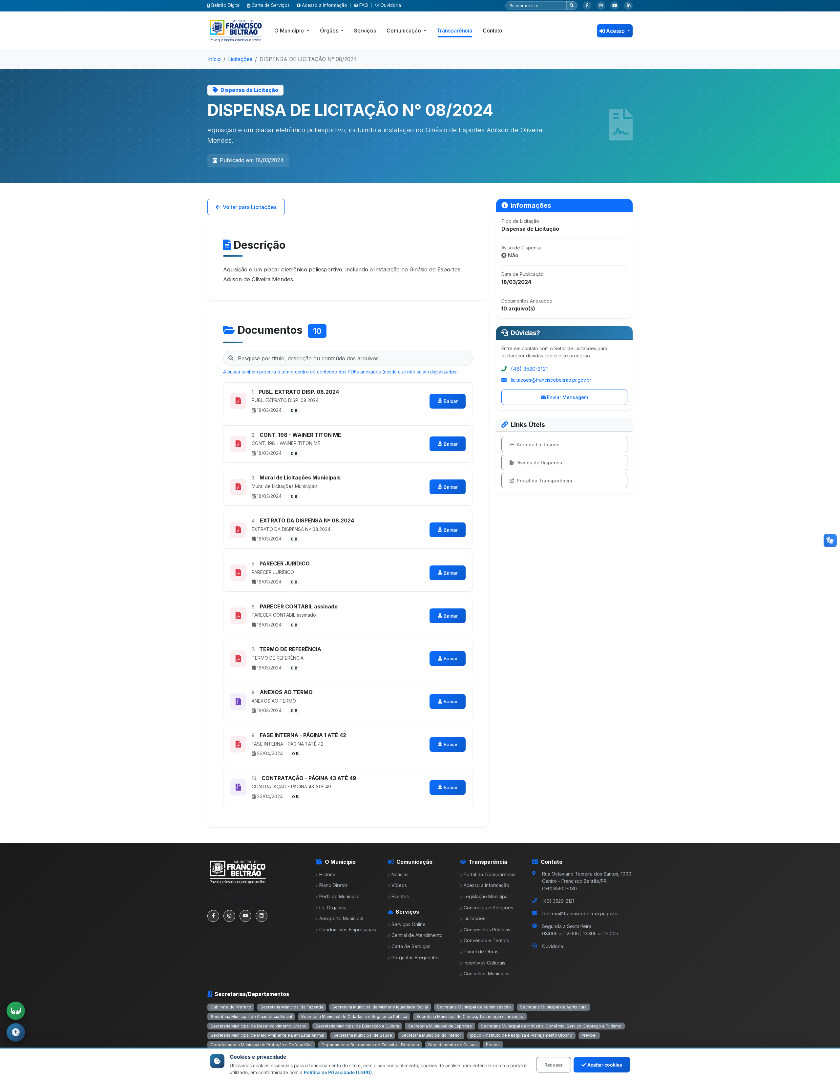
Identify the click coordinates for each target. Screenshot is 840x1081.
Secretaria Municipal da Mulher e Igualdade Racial (380, 1007)
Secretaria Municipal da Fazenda (292, 1007)
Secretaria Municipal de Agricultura (553, 1007)
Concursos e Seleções (488, 907)
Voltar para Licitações (250, 207)
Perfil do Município (339, 896)
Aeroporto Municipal (341, 918)
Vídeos (399, 885)
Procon (493, 1044)
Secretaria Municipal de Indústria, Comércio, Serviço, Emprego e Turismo (551, 1026)
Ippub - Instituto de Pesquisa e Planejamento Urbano (521, 1035)
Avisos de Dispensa (539, 462)
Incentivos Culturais (484, 962)
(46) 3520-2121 (529, 369)
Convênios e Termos (486, 940)
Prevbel (589, 1035)
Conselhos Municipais (487, 973)
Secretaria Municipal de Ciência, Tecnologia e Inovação (469, 1016)
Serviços (365, 30)
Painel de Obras (481, 951)
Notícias (400, 874)
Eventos (400, 896)
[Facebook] (587, 5)
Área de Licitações (538, 444)
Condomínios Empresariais (347, 929)
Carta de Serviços (271, 5)
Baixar (451, 401)
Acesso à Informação (324, 5)
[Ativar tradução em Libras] (16, 1011)
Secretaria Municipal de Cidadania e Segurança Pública (354, 1016)
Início (214, 59)
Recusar (553, 1065)
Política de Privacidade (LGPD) (338, 1072)
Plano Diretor (333, 885)
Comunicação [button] (404, 30)
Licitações (240, 59)
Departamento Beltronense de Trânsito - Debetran (370, 1044)
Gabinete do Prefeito (231, 1007)
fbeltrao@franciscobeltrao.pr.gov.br (580, 913)
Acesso (616, 31)
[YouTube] (614, 5)
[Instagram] (601, 5)
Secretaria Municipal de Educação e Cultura (357, 1026)
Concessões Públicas (487, 929)
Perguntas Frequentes (415, 957)
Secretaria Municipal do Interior (431, 1035)
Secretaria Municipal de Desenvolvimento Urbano (258, 1026)
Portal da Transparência (544, 480)
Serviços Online (408, 924)
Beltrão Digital (226, 5)
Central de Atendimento (417, 935)
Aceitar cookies (604, 1065)
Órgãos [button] (330, 30)
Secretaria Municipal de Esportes (440, 1026)
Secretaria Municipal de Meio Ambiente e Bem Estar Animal (267, 1035)
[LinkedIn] (628, 5)
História (327, 874)
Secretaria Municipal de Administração (474, 1007)
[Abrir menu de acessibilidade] (16, 1032)
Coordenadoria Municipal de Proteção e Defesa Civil (261, 1044)
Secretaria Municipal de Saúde (362, 1035)
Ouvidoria (390, 5)
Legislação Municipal (486, 896)
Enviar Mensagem (567, 397)
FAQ (363, 5)
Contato (492, 30)
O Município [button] (289, 30)
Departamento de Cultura (452, 1044)
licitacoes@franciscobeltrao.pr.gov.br (551, 380)
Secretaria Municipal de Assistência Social (251, 1016)
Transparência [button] (454, 30)
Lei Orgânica (332, 907)
